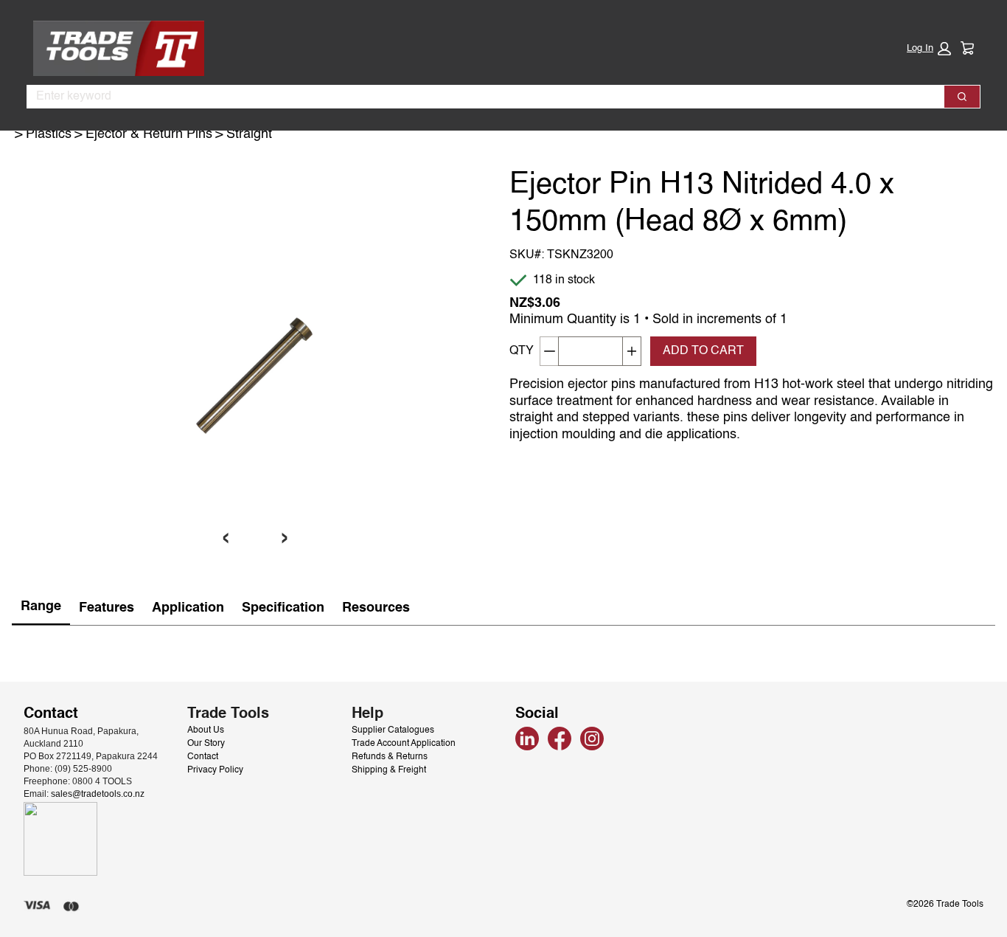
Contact (202, 757)
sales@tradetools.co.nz (97, 794)
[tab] (41, 607)
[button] (929, 48)
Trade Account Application (404, 743)
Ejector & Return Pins (149, 134)
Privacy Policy (215, 770)
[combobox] (479, 97)
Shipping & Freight (389, 770)
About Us (205, 730)
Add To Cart (703, 351)
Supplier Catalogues (393, 730)
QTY (521, 351)
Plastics (49, 134)
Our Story (206, 743)
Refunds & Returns (390, 757)
